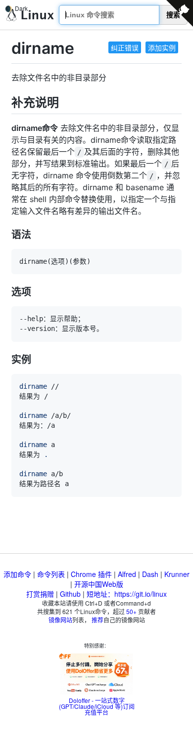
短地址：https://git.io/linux (127, 594)
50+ (131, 611)
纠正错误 (125, 47)
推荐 (97, 620)
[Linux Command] (30, 15)
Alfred (127, 574)
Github (70, 594)
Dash (150, 574)
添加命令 (17, 574)
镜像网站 (60, 620)
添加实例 (162, 47)
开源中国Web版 (98, 584)
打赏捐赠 (40, 594)
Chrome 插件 (91, 574)
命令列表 (51, 574)
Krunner (177, 574)
